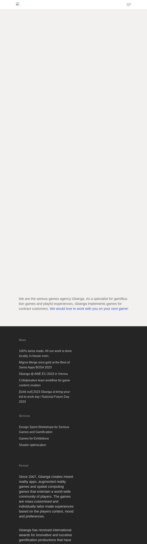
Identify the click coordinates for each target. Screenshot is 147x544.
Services (24, 416)
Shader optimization (32, 445)
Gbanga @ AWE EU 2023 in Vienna (43, 373)
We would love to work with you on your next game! (89, 309)
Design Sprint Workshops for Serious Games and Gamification (44, 429)
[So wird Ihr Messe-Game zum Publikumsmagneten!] (72, 171)
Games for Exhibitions (34, 438)
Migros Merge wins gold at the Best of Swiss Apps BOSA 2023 (44, 365)
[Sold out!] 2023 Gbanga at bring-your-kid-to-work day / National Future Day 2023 (45, 396)
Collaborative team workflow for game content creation (44, 383)
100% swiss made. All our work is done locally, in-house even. (45, 353)
